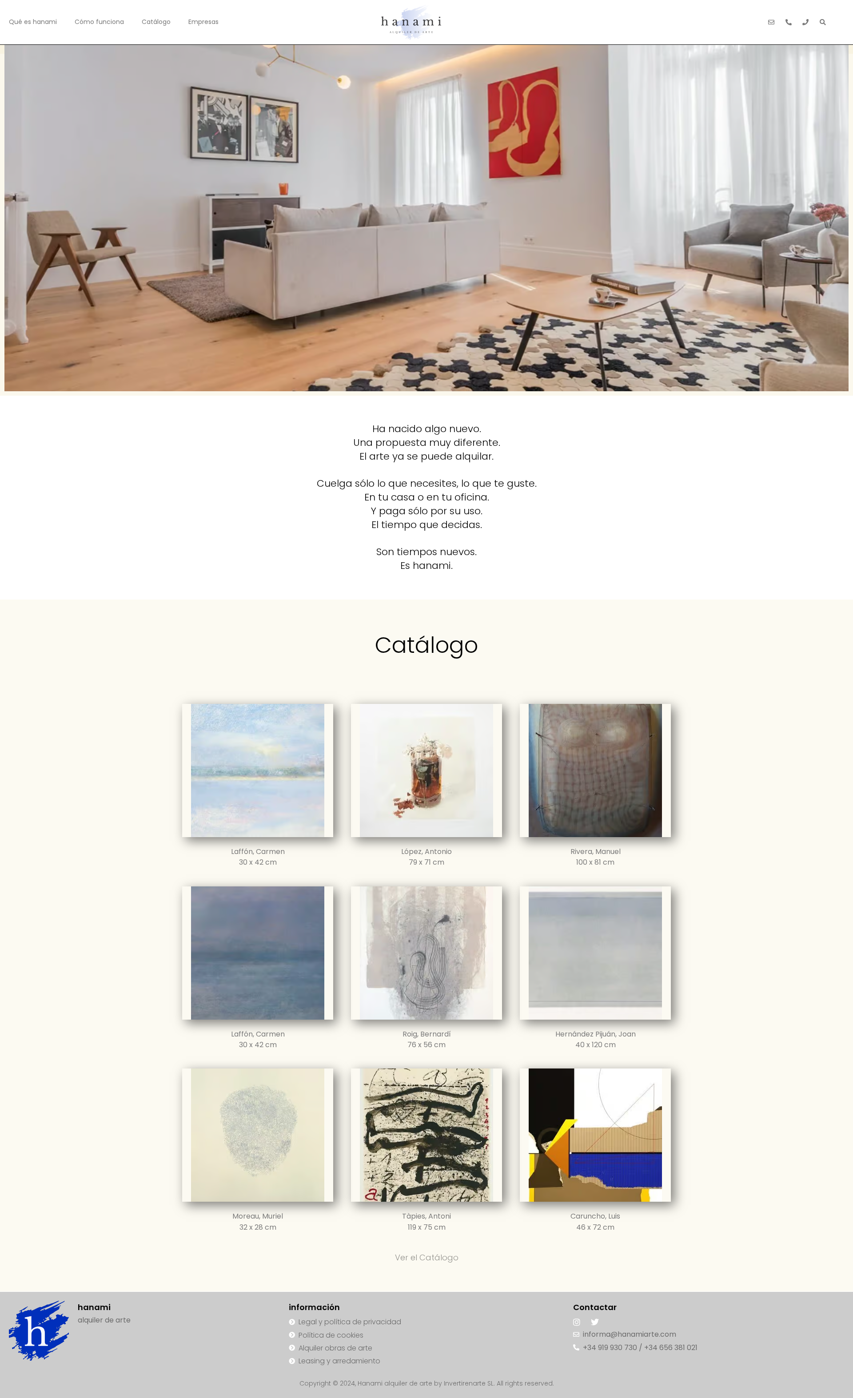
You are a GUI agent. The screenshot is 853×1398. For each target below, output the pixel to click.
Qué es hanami (33, 21)
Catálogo (156, 21)
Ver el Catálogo (426, 1257)
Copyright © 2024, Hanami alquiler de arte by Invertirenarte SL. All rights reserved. (426, 1383)
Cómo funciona (99, 21)
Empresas (203, 21)
